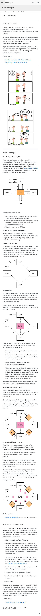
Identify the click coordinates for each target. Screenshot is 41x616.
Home (2, 11)
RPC (19, 11)
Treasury (7, 11)
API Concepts (24, 11)
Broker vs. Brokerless (12, 517)
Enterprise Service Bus (31, 168)
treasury (8, 2)
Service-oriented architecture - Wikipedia (18, 60)
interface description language (17, 563)
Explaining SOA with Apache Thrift (16, 62)
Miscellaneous (13, 11)
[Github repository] (38, 2)
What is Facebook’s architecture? (15, 602)
